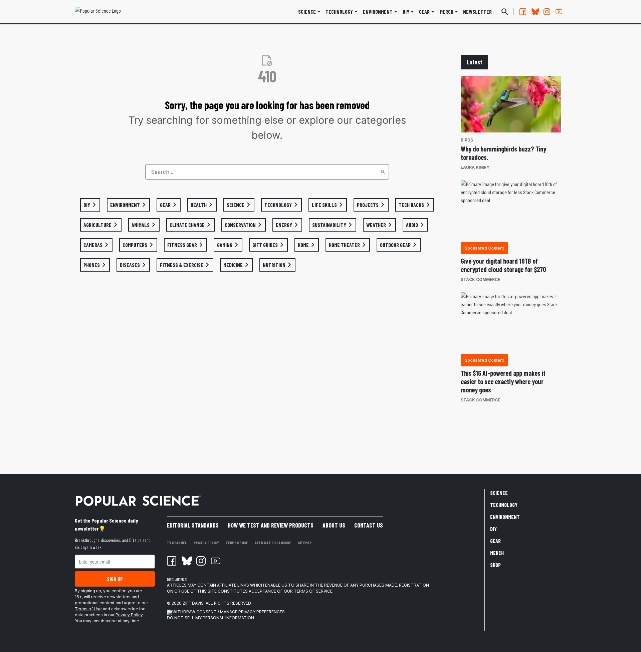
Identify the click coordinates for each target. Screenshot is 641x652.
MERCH (446, 11)
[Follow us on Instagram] (547, 11)
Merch (497, 553)
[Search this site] (504, 11)
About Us (334, 525)
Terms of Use (88, 608)
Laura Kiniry (475, 167)
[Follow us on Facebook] (522, 11)
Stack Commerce (480, 279)
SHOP (495, 565)
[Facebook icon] (171, 561)
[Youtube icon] (215, 561)
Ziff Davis (193, 603)
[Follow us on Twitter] (534, 11)
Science (307, 11)
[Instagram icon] (201, 561)
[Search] (383, 172)
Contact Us (368, 525)
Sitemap (304, 542)
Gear (424, 11)
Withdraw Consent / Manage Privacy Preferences (228, 611)
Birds (467, 140)
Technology (339, 11)
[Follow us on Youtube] (559, 11)
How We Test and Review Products (270, 525)
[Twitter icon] (186, 561)
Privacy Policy (129, 614)
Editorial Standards (193, 525)
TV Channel (177, 542)
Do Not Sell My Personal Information (210, 617)
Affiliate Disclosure (273, 542)
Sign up (115, 579)
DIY (406, 11)
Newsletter (477, 11)
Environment (378, 11)
